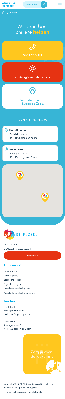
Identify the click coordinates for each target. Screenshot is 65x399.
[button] (20, 175)
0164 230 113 (32, 55)
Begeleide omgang (12, 284)
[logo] (11, 4)
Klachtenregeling (29, 387)
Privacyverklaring (12, 387)
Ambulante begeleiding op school (19, 292)
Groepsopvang (11, 275)
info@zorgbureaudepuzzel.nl (32, 77)
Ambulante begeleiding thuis (17, 288)
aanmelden (31, 4)
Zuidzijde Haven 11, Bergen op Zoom (33, 102)
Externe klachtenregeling (15, 391)
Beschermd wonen (12, 279)
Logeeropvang (10, 271)
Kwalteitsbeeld (35, 391)
